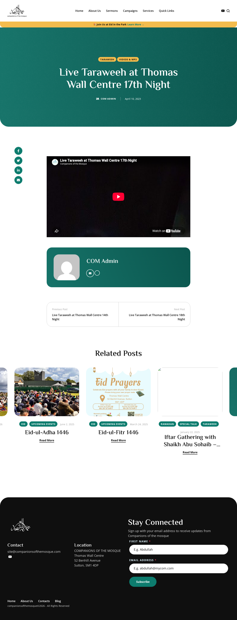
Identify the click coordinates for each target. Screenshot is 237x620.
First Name (140, 541)
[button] (227, 605)
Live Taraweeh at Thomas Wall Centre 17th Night (118, 79)
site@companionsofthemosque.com (34, 551)
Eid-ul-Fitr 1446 (118, 432)
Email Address (142, 560)
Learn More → (135, 24)
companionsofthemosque (22, 605)
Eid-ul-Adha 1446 (47, 432)
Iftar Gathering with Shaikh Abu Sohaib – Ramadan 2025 (190, 445)
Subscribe (143, 582)
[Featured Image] (46, 392)
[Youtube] (223, 10)
